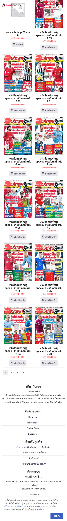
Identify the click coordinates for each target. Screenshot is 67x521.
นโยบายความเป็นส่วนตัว (34, 464)
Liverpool (32, 434)
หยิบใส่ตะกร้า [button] (50, 47)
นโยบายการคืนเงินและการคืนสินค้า (33, 447)
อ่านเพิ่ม (19, 44)
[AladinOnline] (12, 4)
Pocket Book (33, 428)
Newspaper (32, 422)
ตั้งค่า (41, 509)
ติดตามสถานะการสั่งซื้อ (34, 452)
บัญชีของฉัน (34, 458)
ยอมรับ (57, 516)
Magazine (33, 417)
